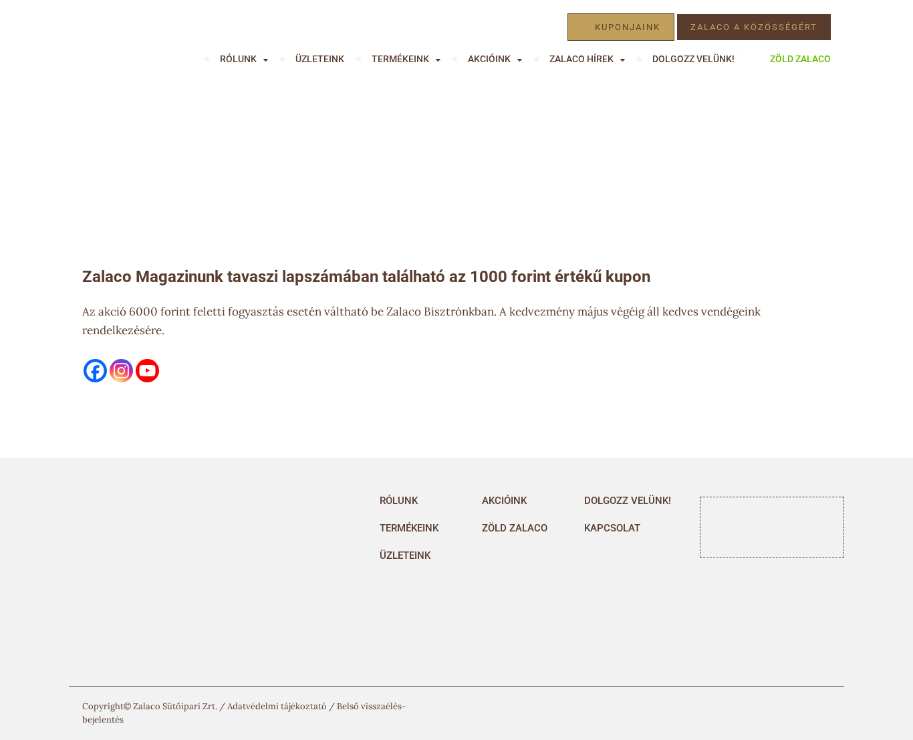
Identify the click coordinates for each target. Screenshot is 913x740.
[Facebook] (95, 370)
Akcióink (504, 501)
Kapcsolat (612, 528)
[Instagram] (121, 370)
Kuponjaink (627, 27)
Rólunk (399, 501)
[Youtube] (147, 370)
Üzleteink (319, 58)
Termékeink (400, 58)
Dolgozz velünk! (693, 58)
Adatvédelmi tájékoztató (277, 706)
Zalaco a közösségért (753, 27)
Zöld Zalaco (800, 58)
